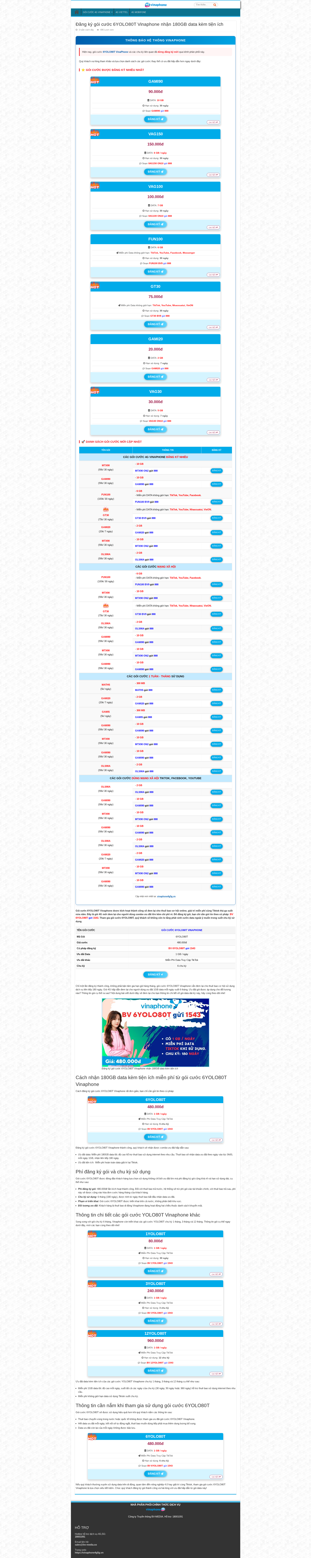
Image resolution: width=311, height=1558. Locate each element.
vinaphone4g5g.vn (166, 896)
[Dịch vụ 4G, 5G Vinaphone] (155, 4)
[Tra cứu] (215, 5)
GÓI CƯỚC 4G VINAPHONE (96, 12)
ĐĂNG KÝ (154, 119)
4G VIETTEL (122, 12)
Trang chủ (77, 11)
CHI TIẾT (212, 122)
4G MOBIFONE (138, 12)
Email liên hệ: (86, 1543)
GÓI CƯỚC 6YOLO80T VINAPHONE (181, 930)
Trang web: (89, 1551)
